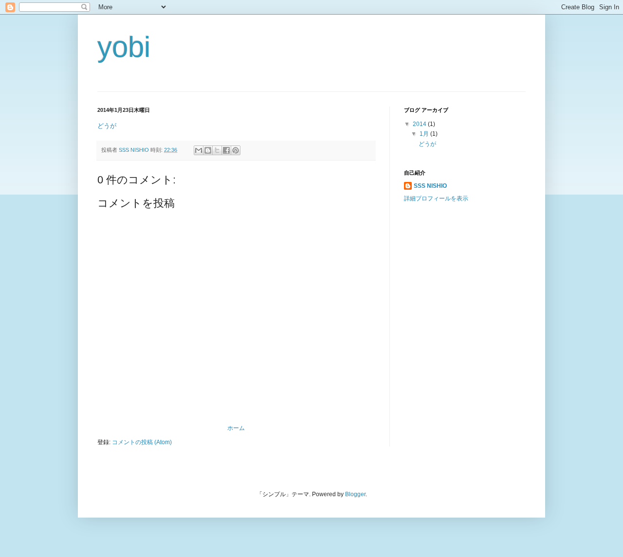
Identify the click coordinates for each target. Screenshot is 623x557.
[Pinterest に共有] (235, 150)
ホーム (236, 428)
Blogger (355, 494)
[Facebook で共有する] (226, 150)
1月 (425, 133)
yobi (123, 47)
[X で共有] (217, 150)
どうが (106, 125)
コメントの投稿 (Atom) (142, 442)
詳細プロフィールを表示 (436, 198)
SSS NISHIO (430, 185)
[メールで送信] (198, 150)
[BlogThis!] (208, 150)
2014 (420, 124)
